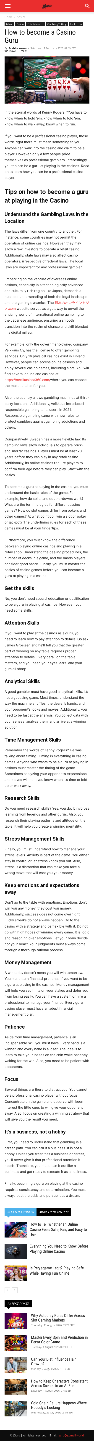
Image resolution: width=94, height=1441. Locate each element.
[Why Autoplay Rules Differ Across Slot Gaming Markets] (16, 1321)
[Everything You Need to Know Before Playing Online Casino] (16, 1251)
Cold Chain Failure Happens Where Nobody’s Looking (59, 1405)
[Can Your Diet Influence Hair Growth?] (16, 1365)
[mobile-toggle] (7, 6)
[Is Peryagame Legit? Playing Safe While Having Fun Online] (16, 1273)
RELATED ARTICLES (20, 1212)
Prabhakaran (18, 48)
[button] (87, 6)
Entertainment (35, 24)
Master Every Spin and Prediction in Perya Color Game (59, 1339)
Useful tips (76, 24)
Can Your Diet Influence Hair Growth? (53, 1361)
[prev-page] (7, 1290)
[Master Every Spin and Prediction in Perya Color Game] (16, 1343)
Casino (20, 24)
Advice (21, 17)
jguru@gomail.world (71, 1435)
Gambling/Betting (56, 24)
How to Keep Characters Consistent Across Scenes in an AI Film (59, 1383)
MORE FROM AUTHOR (53, 1212)
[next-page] (15, 1290)
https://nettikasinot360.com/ (27, 380)
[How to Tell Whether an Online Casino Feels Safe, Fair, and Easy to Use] (16, 1230)
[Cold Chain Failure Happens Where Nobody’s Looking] (16, 1408)
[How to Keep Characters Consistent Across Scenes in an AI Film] (16, 1387)
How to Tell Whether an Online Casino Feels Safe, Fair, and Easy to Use (58, 1229)
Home (9, 17)
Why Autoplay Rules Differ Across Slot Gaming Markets (58, 1317)
